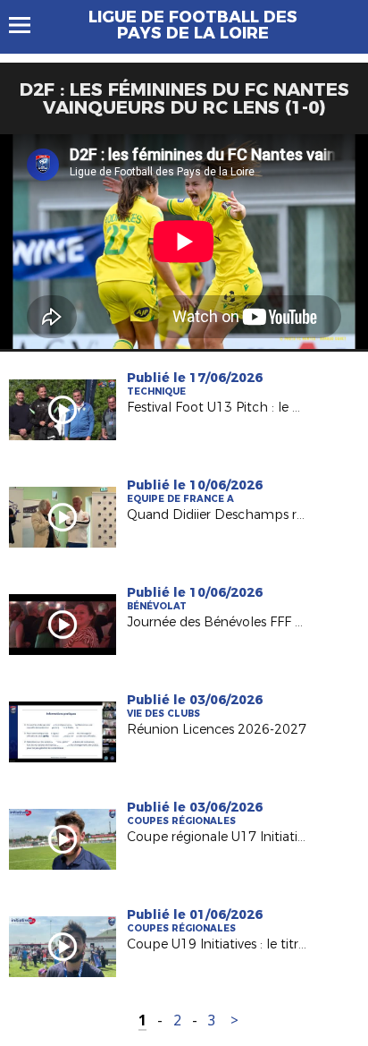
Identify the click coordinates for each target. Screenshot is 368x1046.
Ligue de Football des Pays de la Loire (192, 25)
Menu (28, 25)
